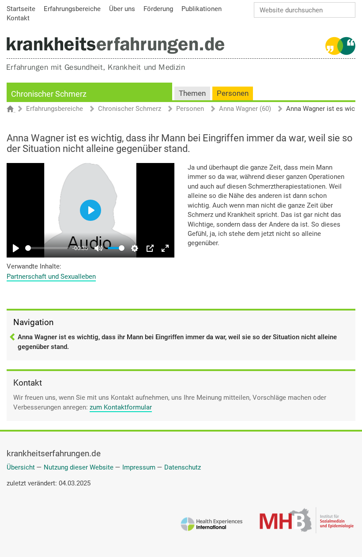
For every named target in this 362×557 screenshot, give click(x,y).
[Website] (115, 45)
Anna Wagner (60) (245, 109)
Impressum (138, 467)
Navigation (33, 322)
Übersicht (21, 467)
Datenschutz (182, 467)
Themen (192, 93)
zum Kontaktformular (121, 407)
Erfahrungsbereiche (54, 109)
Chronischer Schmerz (49, 94)
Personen (233, 93)
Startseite (14, 110)
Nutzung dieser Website (78, 467)
